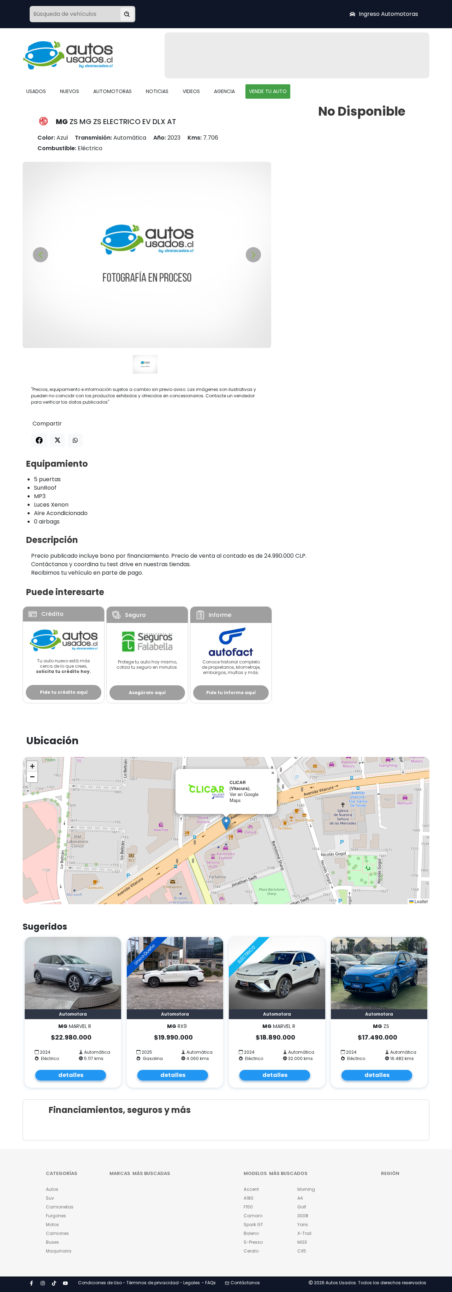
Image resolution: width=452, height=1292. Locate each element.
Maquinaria (58, 1251)
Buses (52, 1242)
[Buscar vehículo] (127, 14)
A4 (300, 1198)
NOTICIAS (157, 91)
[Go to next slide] (253, 254)
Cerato (251, 1251)
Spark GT (253, 1224)
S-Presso (253, 1242)
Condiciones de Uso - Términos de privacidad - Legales (139, 1283)
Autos (52, 1189)
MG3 (302, 1242)
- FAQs (209, 1283)
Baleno (251, 1233)
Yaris (302, 1224)
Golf (301, 1207)
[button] (226, 823)
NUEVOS (69, 91)
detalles (70, 1075)
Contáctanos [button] (245, 1283)
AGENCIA (224, 91)
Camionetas (59, 1207)
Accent (251, 1189)
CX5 (301, 1251)
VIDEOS (191, 91)
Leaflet (421, 901)
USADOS (36, 91)
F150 (248, 1207)
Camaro (253, 1216)
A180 (249, 1198)
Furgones (56, 1216)
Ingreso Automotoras (388, 14)
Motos (52, 1224)
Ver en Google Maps (244, 797)
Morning (306, 1189)
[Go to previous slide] (40, 254)
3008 (302, 1216)
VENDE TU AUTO (268, 91)
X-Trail (304, 1233)
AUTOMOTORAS (112, 91)
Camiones (57, 1233)
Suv (50, 1198)
